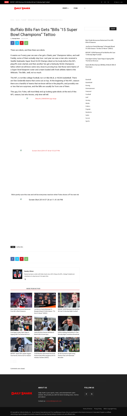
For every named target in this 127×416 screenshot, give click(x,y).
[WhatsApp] (26, 43)
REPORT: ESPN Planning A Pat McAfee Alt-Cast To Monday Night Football (30, 2)
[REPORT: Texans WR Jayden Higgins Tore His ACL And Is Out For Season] (21, 344)
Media (87, 103)
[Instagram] (105, 2)
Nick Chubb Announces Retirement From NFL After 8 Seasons (100, 41)
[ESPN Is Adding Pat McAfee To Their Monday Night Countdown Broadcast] (69, 323)
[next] (70, 2)
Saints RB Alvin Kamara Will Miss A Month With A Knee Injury (101, 66)
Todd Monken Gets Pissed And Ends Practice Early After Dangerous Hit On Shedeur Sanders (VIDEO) (44, 355)
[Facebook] (101, 2)
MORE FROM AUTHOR (33, 288)
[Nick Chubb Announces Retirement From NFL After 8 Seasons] (21, 300)
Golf (87, 97)
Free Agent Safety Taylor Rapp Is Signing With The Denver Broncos (100, 60)
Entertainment (90, 88)
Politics (88, 106)
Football (23, 20)
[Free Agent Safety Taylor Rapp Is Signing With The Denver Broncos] (21, 323)
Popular (88, 109)
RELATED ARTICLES (18, 288)
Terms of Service (87, 409)
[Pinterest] (22, 43)
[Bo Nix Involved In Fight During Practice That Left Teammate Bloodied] (69, 344)
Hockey (88, 100)
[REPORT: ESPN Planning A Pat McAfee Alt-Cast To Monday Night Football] (69, 300)
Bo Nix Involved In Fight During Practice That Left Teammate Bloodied (66, 355)
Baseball (88, 79)
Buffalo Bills (20, 247)
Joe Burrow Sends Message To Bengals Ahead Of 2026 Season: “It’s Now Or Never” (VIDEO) (44, 311)
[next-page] (15, 361)
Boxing (88, 85)
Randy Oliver (16, 38)
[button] (84, 8)
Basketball (89, 82)
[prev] (67, 2)
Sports (18, 20)
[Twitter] (108, 2)
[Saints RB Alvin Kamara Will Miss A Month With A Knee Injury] (45, 323)
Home (12, 20)
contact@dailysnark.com (54, 401)
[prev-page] (12, 361)
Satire (87, 115)
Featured (88, 91)
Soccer (88, 118)
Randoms (89, 112)
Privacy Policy (98, 409)
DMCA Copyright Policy (110, 409)
